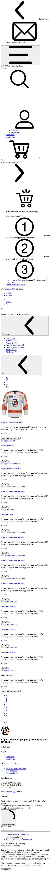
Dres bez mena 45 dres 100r (12, 537)
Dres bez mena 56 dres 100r (12, 560)
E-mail (3, 808)
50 (7, 382)
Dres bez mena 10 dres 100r (12, 491)
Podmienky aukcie (13, 837)
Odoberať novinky (8, 824)
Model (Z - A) (11, 352)
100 (7, 387)
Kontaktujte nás (12, 773)
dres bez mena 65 (8, 606)
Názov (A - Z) (11, 341)
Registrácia (15, 132)
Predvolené (6, 334)
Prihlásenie (15, 130)
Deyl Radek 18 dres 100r (11, 468)
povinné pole (6, 827)
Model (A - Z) (11, 350)
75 (7, 384)
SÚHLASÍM (6, 870)
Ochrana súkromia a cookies (17, 835)
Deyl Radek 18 (7, 445)
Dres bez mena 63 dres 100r (12, 583)
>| (6, 722)
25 (7, 380)
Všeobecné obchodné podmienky (19, 839)
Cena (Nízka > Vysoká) (15, 345)
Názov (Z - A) (11, 343)
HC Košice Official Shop (16, 769)
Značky (9, 302)
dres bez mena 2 (7, 514)
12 (3, 373)
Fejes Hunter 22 (7, 675)
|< (6, 695)
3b (7, 304)
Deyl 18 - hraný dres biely (12, 422)
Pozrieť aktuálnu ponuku (15, 285)
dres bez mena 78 (8, 629)
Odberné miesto (12, 771)
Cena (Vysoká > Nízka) (15, 347)
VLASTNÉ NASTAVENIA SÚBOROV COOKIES (22, 865)
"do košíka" (17, 280)
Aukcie (9, 293)
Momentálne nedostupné (11, 438)
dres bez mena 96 (8, 652)
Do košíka (5, 461)
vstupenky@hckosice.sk (15, 42)
